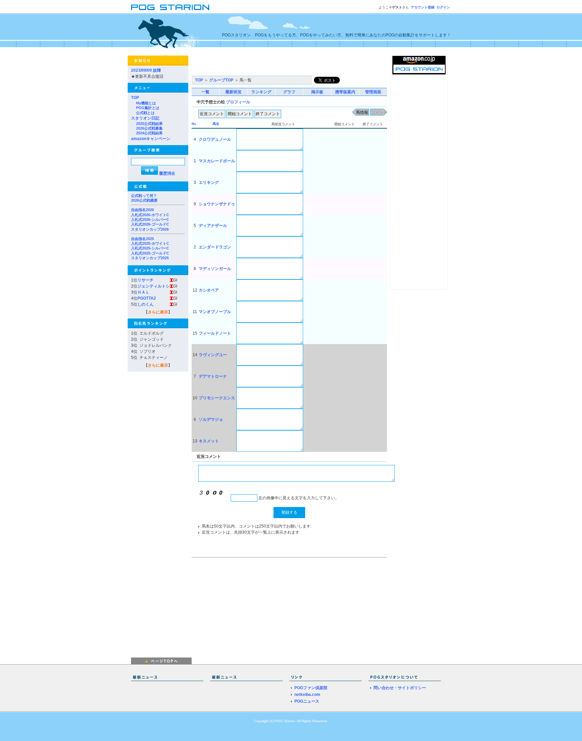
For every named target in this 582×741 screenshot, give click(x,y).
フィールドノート (215, 333)
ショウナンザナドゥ (217, 204)
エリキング (209, 182)
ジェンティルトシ (153, 286)
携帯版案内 (345, 92)
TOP (135, 97)
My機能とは (146, 103)
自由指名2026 (142, 210)
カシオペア (209, 290)
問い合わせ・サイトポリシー (400, 687)
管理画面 (373, 92)
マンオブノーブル (215, 311)
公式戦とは (145, 113)
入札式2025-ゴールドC (150, 253)
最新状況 (233, 92)
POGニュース (306, 701)
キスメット (209, 441)
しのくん (145, 304)
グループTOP (221, 80)
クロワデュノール (215, 139)
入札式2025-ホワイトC (150, 243)
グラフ (289, 92)
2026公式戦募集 (149, 128)
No (194, 124)
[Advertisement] (270, 66)
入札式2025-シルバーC (150, 248)
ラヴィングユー (213, 354)
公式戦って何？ (144, 196)
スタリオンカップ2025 (150, 258)
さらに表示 (158, 312)
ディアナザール (213, 225)
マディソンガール (215, 268)
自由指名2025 (142, 239)
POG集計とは (147, 108)
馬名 (216, 124)
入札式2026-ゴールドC (150, 224)
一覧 (205, 92)
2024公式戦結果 (149, 133)
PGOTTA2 (146, 298)
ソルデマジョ (211, 419)
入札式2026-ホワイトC (150, 215)
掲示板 (317, 92)
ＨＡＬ (143, 292)
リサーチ (145, 280)
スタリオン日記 (145, 118)
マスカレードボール (217, 161)
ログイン (443, 7)
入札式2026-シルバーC (150, 219)
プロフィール (238, 102)
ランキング (261, 92)
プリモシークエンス (217, 398)
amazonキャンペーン (150, 138)
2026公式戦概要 (144, 200)
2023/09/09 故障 (146, 70)
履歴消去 (167, 173)
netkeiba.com (307, 694)
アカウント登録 (422, 7)
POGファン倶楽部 (310, 687)
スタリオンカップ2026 (150, 229)
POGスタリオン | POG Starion (170, 7)
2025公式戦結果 (149, 124)
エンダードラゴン (215, 247)
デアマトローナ (213, 376)
